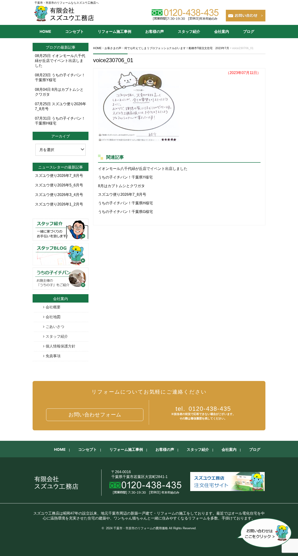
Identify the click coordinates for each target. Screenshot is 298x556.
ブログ (248, 31)
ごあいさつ (55, 327)
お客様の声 (154, 31)
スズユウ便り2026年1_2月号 (59, 204)
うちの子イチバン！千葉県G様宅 (125, 212)
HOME (45, 31)
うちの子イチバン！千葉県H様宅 (125, 203)
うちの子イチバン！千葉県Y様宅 (125, 177)
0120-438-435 (203, 409)
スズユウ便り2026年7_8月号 (122, 194)
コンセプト (74, 31)
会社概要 (53, 307)
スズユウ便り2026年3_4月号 (59, 195)
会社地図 (53, 317)
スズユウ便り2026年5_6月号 (59, 185)
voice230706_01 (113, 60)
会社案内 (221, 31)
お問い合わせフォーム (94, 415)
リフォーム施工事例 (114, 31)
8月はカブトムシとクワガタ (121, 186)
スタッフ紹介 (189, 31)
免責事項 (53, 356)
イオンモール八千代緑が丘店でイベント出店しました (142, 169)
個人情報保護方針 (60, 346)
